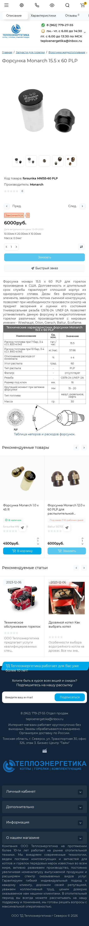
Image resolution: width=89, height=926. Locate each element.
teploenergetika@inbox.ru (44, 719)
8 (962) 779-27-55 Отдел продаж (44, 713)
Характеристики (43, 15)
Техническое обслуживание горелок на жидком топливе (22, 627)
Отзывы (72, 15)
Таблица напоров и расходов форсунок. (44, 434)
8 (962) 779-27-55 (59, 25)
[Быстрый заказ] (22, 527)
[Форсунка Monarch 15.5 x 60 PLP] (31, 160)
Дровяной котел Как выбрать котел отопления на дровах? (66, 627)
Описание (14, 15)
